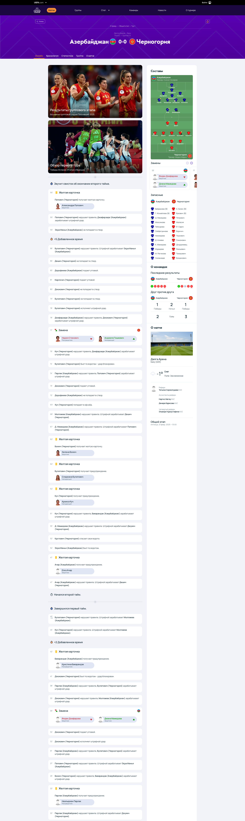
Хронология (52, 56)
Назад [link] (41, 21)
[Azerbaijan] (138, 710)
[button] (105, 10)
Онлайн (39, 56)
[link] (51, 10)
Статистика (67, 56)
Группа (79, 56)
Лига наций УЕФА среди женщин (37, 10)
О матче (90, 56)
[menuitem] (58, 10)
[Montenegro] (138, 330)
